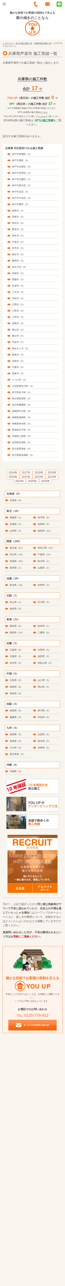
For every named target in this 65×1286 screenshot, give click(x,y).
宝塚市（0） (18, 285)
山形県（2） (16, 530)
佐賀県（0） (44, 734)
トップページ (8, 43)
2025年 (32, 481)
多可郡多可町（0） (22, 392)
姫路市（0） (18, 210)
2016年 (13, 472)
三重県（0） (44, 632)
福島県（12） (45, 530)
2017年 (26, 472)
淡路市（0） (18, 361)
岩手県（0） (44, 517)
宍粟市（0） (18, 367)
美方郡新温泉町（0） (23, 455)
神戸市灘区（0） (21, 160)
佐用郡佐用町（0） (22, 442)
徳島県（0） (16, 710)
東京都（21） (17, 548)
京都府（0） (16, 656)
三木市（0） (18, 292)
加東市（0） (18, 373)
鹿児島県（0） (17, 754)
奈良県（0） (16, 663)
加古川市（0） (19, 267)
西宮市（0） (18, 229)
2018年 (39, 472)
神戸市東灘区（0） (22, 154)
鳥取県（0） (16, 693)
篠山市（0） (18, 329)
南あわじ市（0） (21, 348)
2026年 (45, 481)
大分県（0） (16, 747)
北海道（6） (16, 500)
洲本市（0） (18, 235)
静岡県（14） (17, 632)
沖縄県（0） (16, 771)
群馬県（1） (16, 567)
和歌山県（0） (45, 663)
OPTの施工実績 (44, 120)
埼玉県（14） (17, 554)
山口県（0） (44, 680)
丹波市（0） (18, 342)
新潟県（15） (17, 585)
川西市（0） (18, 304)
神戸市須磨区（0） (22, 179)
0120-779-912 (36, 1015)
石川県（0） (44, 602)
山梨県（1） (44, 567)
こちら (45, 112)
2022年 (39, 476)
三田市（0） (18, 317)
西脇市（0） (18, 279)
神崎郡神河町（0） (22, 423)
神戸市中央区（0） (22, 198)
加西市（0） (18, 323)
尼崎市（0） (18, 216)
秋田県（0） (44, 524)
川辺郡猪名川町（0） (23, 386)
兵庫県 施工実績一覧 (42, 43)
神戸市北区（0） (21, 191)
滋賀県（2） (44, 656)
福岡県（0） (16, 734)
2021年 (26, 476)
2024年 (19, 481)
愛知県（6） (16, 626)
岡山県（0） (44, 686)
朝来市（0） (18, 354)
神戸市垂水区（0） (22, 185)
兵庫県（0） (44, 649)
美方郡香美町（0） (22, 448)
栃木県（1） (44, 561)
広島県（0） (16, 680)
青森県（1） (16, 517)
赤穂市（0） (18, 273)
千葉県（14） (45, 554)
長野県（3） (44, 585)
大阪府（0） (16, 649)
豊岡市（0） (18, 260)
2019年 (52, 472)
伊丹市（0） (18, 248)
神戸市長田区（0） (22, 173)
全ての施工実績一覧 (24, 43)
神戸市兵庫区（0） (22, 166)
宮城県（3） (16, 524)
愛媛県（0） (16, 717)
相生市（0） (18, 254)
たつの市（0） (19, 379)
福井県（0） (16, 608)
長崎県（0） (16, 741)
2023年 (52, 476)
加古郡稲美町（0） (22, 398)
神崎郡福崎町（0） (22, 417)
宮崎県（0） (44, 747)
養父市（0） (18, 335)
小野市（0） (18, 310)
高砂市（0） (18, 298)
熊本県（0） (44, 741)
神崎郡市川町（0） (22, 411)
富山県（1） (16, 602)
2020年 (13, 476)
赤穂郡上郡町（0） (22, 436)
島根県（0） (16, 686)
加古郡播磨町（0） (22, 404)
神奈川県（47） (46, 548)
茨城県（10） (17, 561)
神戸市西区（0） (21, 204)
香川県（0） (44, 710)
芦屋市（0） (18, 242)
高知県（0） (44, 717)
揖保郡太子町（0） (22, 429)
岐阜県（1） (44, 626)
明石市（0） (18, 223)
